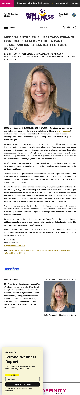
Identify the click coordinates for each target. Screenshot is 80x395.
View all (75, 3)
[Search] (63, 27)
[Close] (41, 350)
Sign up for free (22, 384)
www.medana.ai (63, 131)
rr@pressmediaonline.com (14, 246)
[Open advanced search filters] (68, 27)
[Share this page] (74, 27)
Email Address (12, 375)
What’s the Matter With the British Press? (29, 3)
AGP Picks (6, 3)
